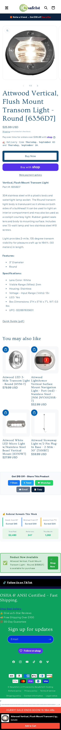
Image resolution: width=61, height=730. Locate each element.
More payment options (30, 175)
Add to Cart (30, 726)
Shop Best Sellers (10, 608)
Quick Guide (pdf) (13, 321)
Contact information (33, 696)
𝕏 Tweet (27, 483)
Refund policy (14, 691)
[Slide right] (37, 85)
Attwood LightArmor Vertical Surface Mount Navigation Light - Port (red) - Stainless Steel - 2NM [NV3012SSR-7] (44, 389)
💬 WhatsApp (44, 483)
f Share (13, 483)
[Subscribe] (49, 639)
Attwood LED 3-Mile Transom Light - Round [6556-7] (16, 381)
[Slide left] (23, 85)
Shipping (6, 132)
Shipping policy (13, 696)
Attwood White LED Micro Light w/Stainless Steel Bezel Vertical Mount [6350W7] (14, 447)
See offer (46, 17)
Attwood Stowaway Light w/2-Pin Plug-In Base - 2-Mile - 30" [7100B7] (44, 445)
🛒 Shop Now (53, 563)
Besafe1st (14, 687)
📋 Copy (38, 489)
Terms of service (48, 691)
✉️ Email (23, 489)
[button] (6, 7)
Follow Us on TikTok (19, 582)
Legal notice (51, 696)
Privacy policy (30, 691)
